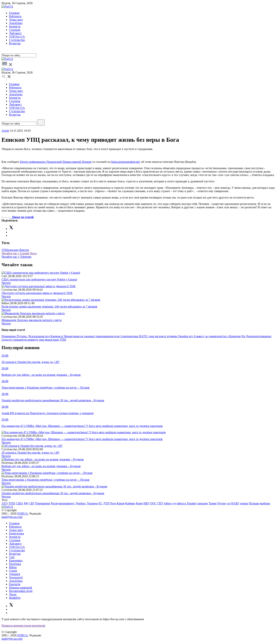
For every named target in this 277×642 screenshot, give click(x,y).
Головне (14, 12)
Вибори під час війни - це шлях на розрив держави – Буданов (41, 466)
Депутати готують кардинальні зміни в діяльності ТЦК (37, 293)
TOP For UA (17, 36)
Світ (12, 557)
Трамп (213, 503)
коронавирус (66, 503)
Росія (54, 503)
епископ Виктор (18, 250)
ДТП (106, 503)
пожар (244, 503)
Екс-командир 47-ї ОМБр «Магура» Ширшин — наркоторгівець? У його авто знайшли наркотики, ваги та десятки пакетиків (82, 439)
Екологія (14, 584)
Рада (113, 503)
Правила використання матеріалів (23, 625)
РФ (26, 503)
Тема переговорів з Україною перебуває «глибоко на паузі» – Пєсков (46, 479)
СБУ (31, 503)
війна (167, 503)
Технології (16, 577)
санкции (202, 503)
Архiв (5, 130)
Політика (15, 563)
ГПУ (160, 503)
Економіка (15, 560)
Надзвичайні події (20, 591)
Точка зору (16, 19)
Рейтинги (15, 16)
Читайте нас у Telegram (16, 256)
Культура (15, 43)
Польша (254, 503)
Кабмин (130, 503)
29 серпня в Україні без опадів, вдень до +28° (31, 452)
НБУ (146, 503)
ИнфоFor (15, 597)
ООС (153, 503)
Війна (13, 567)
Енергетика (16, 533)
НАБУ (235, 503)
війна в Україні (186, 503)
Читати (6, 282)
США (19, 503)
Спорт (13, 570)
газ (228, 503)
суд (174, 503)
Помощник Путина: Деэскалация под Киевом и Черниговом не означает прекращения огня (60, 336)
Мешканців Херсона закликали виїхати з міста (32, 320)
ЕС (101, 503)
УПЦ (5, 250)
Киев (139, 503)
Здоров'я (14, 574)
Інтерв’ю (15, 26)
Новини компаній (20, 587)
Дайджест (15, 33)
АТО (5, 503)
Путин (221, 503)
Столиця (14, 29)
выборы (265, 503)
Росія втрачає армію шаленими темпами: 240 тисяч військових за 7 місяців (49, 306)
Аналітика (15, 23)
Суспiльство (17, 40)
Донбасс (80, 503)
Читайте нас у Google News (19, 253)
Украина (92, 503)
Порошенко (42, 503)
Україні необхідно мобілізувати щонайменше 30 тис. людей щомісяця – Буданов (53, 493)
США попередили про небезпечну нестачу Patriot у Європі (39, 279)
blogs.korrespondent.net (125, 161)
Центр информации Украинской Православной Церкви (55, 161)
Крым (120, 503)
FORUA (22, 513)
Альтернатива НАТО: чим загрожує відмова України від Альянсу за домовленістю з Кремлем (180, 336)
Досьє (13, 594)
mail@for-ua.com (12, 516)
